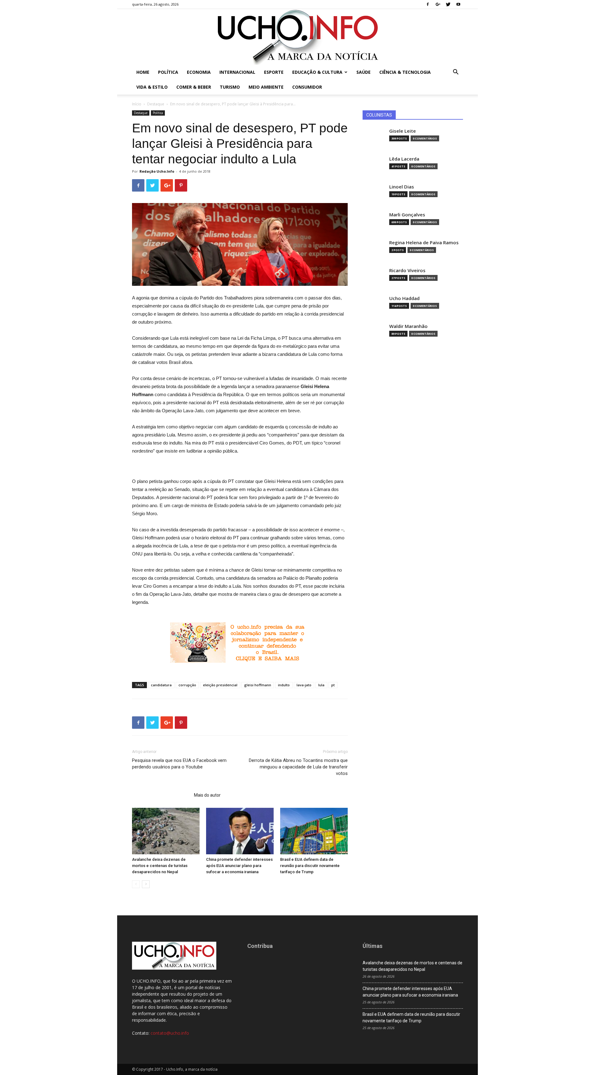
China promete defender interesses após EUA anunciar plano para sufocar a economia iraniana (239, 865)
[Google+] (438, 4)
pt (333, 685)
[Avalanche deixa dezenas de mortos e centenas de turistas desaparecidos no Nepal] (166, 831)
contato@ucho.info (170, 1033)
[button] (455, 73)
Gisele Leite (402, 131)
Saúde (363, 72)
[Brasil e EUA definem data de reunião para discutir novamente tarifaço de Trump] (314, 831)
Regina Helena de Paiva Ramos (424, 243)
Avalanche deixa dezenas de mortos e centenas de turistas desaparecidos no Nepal (159, 865)
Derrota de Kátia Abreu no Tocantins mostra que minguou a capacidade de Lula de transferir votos (298, 767)
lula (321, 685)
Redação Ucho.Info (156, 171)
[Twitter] (448, 4)
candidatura (161, 685)
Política (168, 72)
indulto (284, 685)
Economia (199, 72)
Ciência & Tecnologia (405, 72)
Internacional (237, 72)
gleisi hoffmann (257, 685)
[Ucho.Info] (297, 37)
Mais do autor (207, 795)
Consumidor (307, 87)
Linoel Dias (401, 187)
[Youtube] (458, 4)
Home (142, 72)
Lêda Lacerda (404, 159)
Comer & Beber (193, 87)
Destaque (155, 104)
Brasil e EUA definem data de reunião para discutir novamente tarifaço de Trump (310, 865)
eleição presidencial (220, 685)
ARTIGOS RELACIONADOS (161, 795)
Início (136, 104)
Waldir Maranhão (408, 326)
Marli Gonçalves (407, 215)
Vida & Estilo (152, 87)
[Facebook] (427, 4)
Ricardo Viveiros (407, 270)
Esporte (274, 72)
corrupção (187, 685)
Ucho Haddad (404, 298)
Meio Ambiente (266, 87)
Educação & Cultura (317, 72)
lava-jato (304, 685)
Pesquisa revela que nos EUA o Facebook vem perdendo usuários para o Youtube (179, 764)
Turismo (230, 87)
